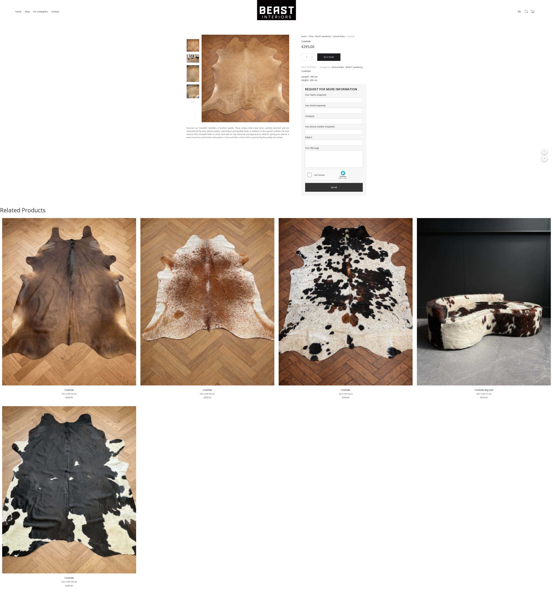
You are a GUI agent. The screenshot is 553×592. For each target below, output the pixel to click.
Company (309, 116)
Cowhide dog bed (484, 390)
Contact (55, 11)
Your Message (312, 148)
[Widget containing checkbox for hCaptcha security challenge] (327, 174)
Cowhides (306, 71)
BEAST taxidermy (323, 36)
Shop (27, 11)
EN (519, 11)
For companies (40, 11)
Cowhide (69, 390)
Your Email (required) (315, 105)
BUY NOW (329, 57)
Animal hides (339, 36)
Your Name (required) (315, 94)
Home (18, 11)
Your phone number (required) (320, 126)
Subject (308, 137)
